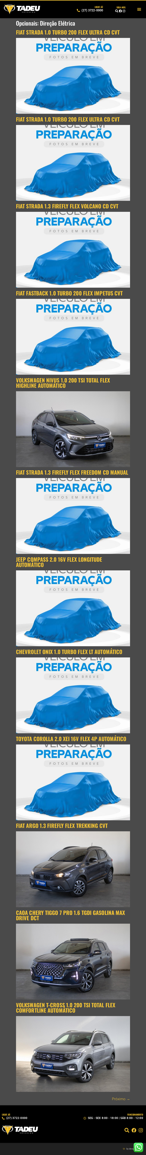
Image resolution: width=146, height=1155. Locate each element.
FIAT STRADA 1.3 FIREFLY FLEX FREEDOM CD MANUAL (72, 472)
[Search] (116, 11)
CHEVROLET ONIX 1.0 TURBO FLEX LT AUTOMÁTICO (69, 652)
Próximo (121, 1099)
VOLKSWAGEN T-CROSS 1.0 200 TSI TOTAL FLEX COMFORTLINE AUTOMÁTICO (65, 1007)
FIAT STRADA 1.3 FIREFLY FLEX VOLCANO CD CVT (67, 206)
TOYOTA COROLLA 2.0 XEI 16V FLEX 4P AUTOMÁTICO (71, 739)
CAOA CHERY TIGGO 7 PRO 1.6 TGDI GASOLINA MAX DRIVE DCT (70, 915)
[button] (139, 9)
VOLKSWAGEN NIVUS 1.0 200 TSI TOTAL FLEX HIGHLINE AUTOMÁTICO (63, 382)
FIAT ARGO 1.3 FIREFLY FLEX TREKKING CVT (62, 825)
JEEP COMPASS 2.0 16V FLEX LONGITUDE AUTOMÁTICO (59, 561)
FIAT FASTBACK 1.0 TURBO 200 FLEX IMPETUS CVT (69, 293)
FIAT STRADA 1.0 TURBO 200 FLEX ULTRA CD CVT (68, 32)
